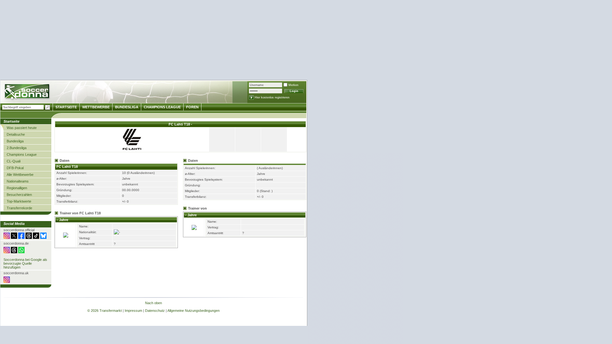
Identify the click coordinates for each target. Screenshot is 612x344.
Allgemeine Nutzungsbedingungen (193, 310)
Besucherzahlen (19, 195)
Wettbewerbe (96, 107)
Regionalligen (17, 188)
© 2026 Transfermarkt (104, 310)
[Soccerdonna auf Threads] (29, 238)
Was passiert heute (22, 128)
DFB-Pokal (15, 168)
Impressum (133, 310)
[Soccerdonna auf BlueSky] (43, 238)
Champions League (22, 154)
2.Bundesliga (16, 148)
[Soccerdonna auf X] (14, 238)
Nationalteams (18, 181)
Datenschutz (155, 310)
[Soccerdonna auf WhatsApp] (21, 252)
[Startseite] (28, 92)
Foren (192, 107)
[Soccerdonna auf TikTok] (36, 238)
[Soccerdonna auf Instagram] (7, 238)
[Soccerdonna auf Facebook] (21, 238)
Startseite (66, 107)
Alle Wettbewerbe (20, 174)
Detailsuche (16, 134)
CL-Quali (13, 161)
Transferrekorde (19, 208)
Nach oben (153, 303)
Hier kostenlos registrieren (272, 97)
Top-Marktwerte (19, 201)
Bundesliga (15, 141)
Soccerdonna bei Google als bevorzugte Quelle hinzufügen (25, 263)
